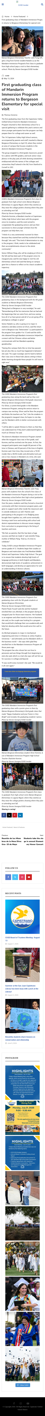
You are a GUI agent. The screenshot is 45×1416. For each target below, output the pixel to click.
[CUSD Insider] (22, 5)
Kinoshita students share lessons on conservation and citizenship (20, 1038)
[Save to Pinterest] (15, 815)
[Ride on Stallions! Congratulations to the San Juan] (22, 1364)
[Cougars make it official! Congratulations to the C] (22, 1258)
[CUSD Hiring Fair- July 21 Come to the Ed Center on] (22, 1118)
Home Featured (19, 17)
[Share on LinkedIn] (20, 815)
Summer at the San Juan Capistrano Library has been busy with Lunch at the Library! (21, 989)
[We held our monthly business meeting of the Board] (22, 1153)
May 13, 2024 (9, 79)
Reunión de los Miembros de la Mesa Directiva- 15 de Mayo (11, 840)
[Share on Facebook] (4, 815)
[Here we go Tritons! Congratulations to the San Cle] (22, 1294)
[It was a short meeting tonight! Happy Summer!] (22, 1083)
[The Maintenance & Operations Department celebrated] (22, 1223)
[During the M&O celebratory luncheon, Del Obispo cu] (22, 1188)
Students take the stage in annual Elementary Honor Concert (33, 840)
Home (6, 17)
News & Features (19, 827)
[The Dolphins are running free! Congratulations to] (22, 1329)
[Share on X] (9, 815)
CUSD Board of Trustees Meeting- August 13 (22, 939)
